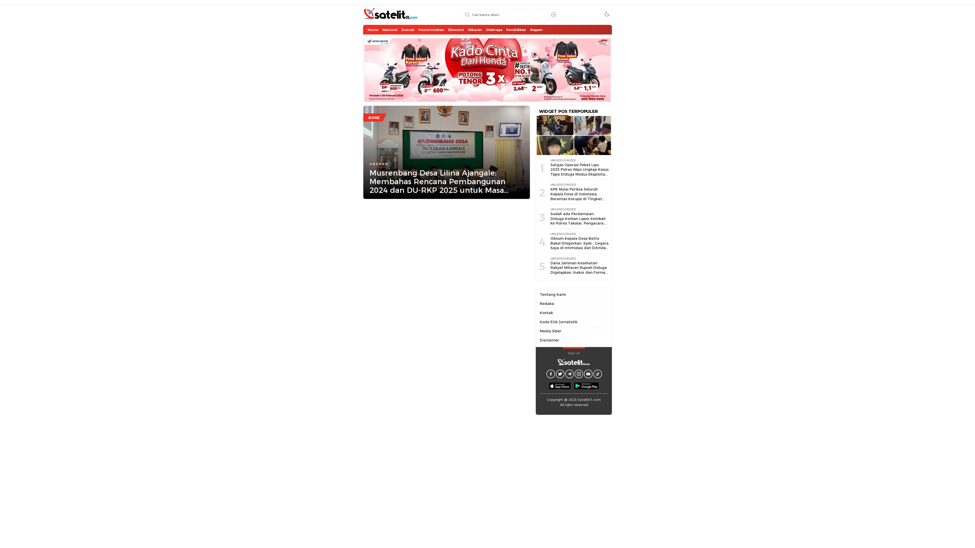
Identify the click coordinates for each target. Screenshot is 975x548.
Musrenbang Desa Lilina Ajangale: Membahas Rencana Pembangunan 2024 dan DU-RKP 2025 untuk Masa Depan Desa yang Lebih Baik (437, 181)
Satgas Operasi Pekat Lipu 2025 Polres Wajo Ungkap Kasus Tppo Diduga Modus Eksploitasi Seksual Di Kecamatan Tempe (579, 172)
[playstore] (586, 386)
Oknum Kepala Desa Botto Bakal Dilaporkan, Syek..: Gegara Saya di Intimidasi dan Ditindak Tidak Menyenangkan (579, 245)
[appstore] (559, 386)
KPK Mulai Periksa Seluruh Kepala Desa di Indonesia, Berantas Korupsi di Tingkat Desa (576, 196)
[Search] (553, 14)
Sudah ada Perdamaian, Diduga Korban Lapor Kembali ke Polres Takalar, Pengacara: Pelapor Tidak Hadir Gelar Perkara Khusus (578, 223)
